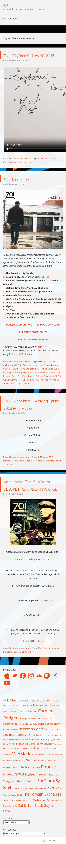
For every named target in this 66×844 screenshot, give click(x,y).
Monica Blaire (46, 784)
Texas (19, 824)
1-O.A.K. (52, 368)
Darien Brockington (49, 753)
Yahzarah (57, 829)
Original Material (32, 475)
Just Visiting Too (32, 773)
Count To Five (18, 376)
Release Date (42, 383)
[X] (54, 705)
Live (49, 777)
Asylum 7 (27, 734)
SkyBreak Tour (43, 804)
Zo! (5, 5)
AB (21, 730)
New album (44, 165)
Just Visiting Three (14, 773)
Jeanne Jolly (8, 379)
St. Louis (54, 804)
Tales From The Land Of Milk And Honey (31, 817)
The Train (44, 387)
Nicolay (31, 789)
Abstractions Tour (47, 730)
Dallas (35, 753)
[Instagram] (31, 705)
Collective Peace (11, 753)
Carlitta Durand (35, 372)
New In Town (49, 379)
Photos (7, 804)
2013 (51, 471)
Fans (26, 764)
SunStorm (7, 681)
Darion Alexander (10, 759)
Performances (30, 797)
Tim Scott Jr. (8, 830)
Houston (25, 769)
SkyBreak (13, 169)
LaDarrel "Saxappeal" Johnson (28, 777)
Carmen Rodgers (51, 372)
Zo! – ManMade (24, 186)
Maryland (36, 784)
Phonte (31, 383)
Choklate (7, 376)
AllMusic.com (25, 361)
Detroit (48, 759)
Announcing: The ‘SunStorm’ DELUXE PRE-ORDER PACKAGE (30, 507)
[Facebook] (23, 705)
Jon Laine (56, 769)
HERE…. (39, 670)
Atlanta (34, 734)
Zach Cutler (8, 835)
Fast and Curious (36, 764)
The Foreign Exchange (42, 823)
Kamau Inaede (46, 773)
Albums (6, 735)
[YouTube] (7, 712)
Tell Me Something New (28, 387)
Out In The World (19, 383)
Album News (18, 165)
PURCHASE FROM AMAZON (33, 346)
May (40, 379)
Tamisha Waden (9, 824)
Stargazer (9, 810)
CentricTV (41, 354)
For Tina (43, 376)
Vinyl (30, 830)
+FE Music (43, 368)
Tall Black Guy (54, 817)
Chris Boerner (45, 747)
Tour (17, 829)
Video (24, 830)
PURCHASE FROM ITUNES (33, 339)
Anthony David (10, 372)
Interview (34, 768)
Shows (18, 803)
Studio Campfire (26, 810)
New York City (17, 789)
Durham (57, 759)
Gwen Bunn (53, 376)
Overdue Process (11, 797)
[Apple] (7, 705)
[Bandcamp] (15, 705)
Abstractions (29, 730)
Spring (58, 475)
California (13, 740)
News (27, 165)
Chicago (23, 748)
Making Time (21, 379)
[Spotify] (46, 705)
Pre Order (43, 677)
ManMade (32, 379)
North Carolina (46, 790)
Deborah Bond (30, 758)
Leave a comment (27, 169)
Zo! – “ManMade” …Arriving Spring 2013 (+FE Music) (31, 414)
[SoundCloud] (39, 705)
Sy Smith (12, 387)
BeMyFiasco (44, 734)
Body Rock (22, 372)
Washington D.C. (42, 829)
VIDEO (45, 284)
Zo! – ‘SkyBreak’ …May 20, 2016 (33, 58)
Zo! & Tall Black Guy (34, 835)
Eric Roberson (32, 376)
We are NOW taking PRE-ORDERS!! (33, 588)
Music (55, 784)
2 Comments (9, 479)
